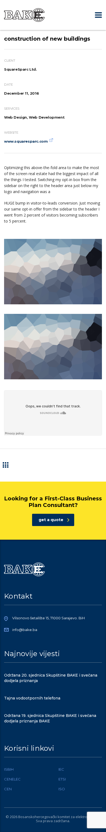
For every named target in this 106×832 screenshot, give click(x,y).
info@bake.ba (24, 629)
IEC (61, 769)
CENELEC (12, 779)
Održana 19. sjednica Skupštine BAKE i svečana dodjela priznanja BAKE (50, 718)
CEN (8, 789)
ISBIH (9, 769)
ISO (61, 789)
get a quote (51, 519)
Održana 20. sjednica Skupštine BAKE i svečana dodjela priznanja (50, 678)
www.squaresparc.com (26, 141)
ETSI (62, 779)
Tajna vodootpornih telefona (32, 698)
